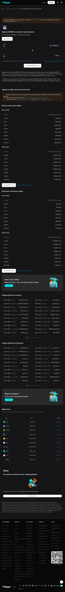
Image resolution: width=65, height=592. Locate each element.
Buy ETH (29, 530)
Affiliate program (43, 541)
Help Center (42, 528)
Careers (4, 533)
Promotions (42, 555)
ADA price (29, 565)
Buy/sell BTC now (9, 185)
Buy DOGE (29, 533)
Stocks (16, 536)
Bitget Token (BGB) (7, 541)
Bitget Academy (6, 536)
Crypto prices (9, 8)
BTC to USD (40, 99)
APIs (16, 557)
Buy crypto (29, 525)
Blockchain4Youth (6, 563)
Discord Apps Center (20, 576)
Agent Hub (17, 560)
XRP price (29, 560)
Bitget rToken (30, 576)
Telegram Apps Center (20, 573)
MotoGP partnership (7, 560)
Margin (16, 541)
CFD (16, 530)
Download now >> (36, 19)
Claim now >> (18, 21)
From (5, 44)
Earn (16, 544)
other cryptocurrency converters (24, 99)
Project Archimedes (44, 547)
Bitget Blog (5, 539)
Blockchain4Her (6, 565)
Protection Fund (6, 549)
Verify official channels (44, 530)
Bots (16, 555)
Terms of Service (55, 546)
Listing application (43, 536)
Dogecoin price (30, 573)
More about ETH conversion (24, 270)
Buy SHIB (29, 541)
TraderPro (17, 563)
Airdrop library (18, 579)
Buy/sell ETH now (9, 270)
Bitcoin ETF (30, 557)
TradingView (18, 568)
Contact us (5, 528)
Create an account (32, 496)
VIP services (42, 539)
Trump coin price (31, 571)
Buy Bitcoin (29, 528)
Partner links (5, 555)
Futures (16, 528)
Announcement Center (8, 544)
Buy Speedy (7, 38)
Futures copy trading (20, 549)
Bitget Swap (18, 571)
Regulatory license (55, 538)
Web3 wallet (18, 565)
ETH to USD (49, 99)
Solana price (30, 568)
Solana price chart (31, 552)
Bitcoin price (30, 547)
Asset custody (42, 549)
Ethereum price (30, 549)
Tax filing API (42, 563)
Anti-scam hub (42, 533)
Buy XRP (29, 536)
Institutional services (44, 544)
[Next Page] (41, 337)
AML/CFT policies (55, 540)
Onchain (17, 533)
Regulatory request (56, 532)
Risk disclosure (55, 548)
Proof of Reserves (6, 547)
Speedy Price (16, 8)
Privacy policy (54, 543)
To (4, 54)
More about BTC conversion (24, 185)
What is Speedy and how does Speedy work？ (37, 97)
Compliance (54, 535)
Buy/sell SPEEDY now (32, 65)
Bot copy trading (19, 552)
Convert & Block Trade (20, 539)
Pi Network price (31, 563)
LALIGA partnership (7, 557)
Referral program (43, 557)
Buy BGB (29, 539)
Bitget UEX (5, 552)
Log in (44, 2)
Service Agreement (56, 525)
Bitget (3, 8)
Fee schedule (42, 560)
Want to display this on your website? (54, 61)
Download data (43, 552)
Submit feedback (43, 525)
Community (5, 530)
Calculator (29, 555)
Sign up (51, 2)
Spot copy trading (19, 547)
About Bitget (5, 525)
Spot (16, 525)
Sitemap (4, 568)
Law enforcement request (55, 529)
